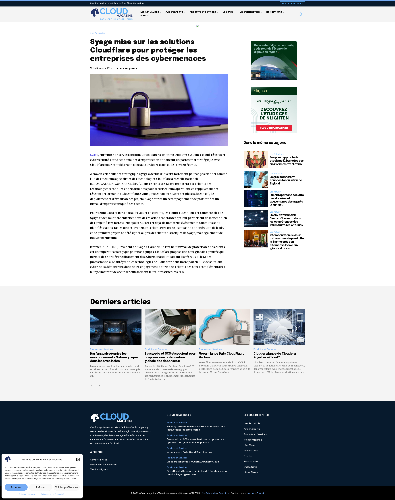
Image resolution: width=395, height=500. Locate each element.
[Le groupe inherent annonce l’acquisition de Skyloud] (256, 179)
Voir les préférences (66, 487)
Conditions (224, 493)
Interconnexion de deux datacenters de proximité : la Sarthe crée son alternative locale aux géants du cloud (287, 242)
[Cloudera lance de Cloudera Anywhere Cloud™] (279, 327)
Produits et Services (101, 349)
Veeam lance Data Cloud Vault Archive (189, 452)
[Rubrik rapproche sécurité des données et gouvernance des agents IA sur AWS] (256, 198)
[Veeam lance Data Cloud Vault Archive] (224, 327)
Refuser (40, 487)
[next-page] (98, 386)
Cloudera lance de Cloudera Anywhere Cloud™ (193, 462)
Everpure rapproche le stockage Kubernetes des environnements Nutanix (287, 161)
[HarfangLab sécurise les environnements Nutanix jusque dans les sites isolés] (115, 327)
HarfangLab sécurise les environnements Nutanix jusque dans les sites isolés (114, 357)
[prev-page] (92, 386)
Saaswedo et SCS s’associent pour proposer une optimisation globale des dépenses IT (170, 357)
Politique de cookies (27, 494)
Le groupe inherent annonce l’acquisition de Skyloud (286, 180)
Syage (94, 155)
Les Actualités (98, 33)
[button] (78, 459)
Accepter (16, 487)
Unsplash (250, 493)
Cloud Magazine (127, 68)
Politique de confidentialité (52, 494)
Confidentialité (209, 493)
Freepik (260, 493)
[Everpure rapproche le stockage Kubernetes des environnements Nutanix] (256, 159)
